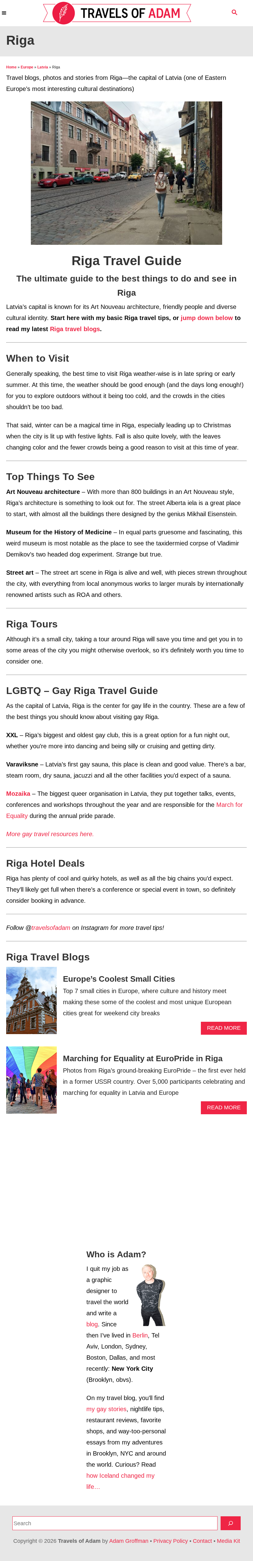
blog (92, 1324)
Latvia (42, 67)
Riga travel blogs (75, 329)
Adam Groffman (128, 1541)
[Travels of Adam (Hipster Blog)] (117, 13)
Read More (226, 1030)
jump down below (207, 317)
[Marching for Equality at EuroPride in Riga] (31, 1083)
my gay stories (106, 1409)
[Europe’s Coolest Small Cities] (31, 1003)
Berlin (140, 1335)
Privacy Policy (170, 1541)
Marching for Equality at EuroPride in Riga (142, 1058)
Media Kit (228, 1541)
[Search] (231, 1523)
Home (11, 67)
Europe (27, 67)
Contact (202, 1541)
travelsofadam (50, 927)
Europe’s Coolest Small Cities (119, 979)
